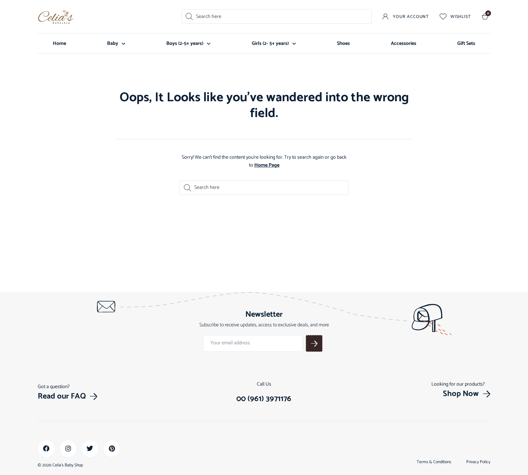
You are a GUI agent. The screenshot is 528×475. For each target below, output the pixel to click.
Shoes (343, 43)
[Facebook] (46, 448)
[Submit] (314, 343)
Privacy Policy (478, 462)
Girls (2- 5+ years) (270, 43)
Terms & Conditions (434, 462)
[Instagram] (68, 448)
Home (59, 43)
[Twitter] (90, 448)
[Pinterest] (112, 448)
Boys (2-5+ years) (184, 43)
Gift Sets (466, 43)
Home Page (266, 165)
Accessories (403, 43)
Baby (112, 43)
